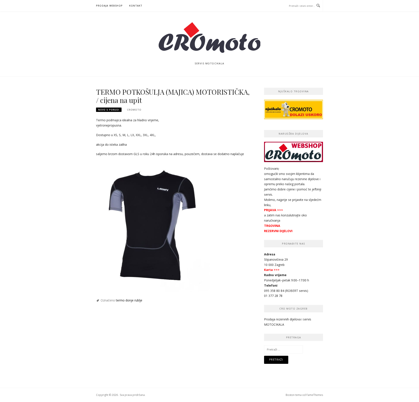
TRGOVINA (272, 226)
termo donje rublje (129, 300)
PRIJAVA (270, 210)
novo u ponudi (108, 109)
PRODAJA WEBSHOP (109, 5)
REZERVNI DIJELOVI (278, 231)
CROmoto (134, 109)
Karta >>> (272, 270)
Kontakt (135, 5)
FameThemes (314, 395)
